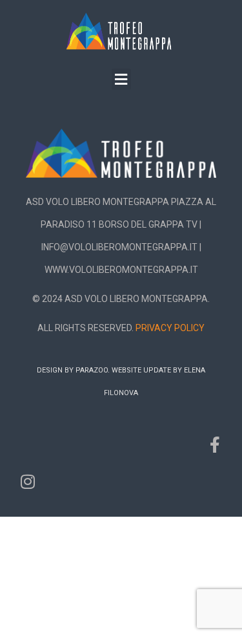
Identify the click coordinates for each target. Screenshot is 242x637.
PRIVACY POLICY (170, 328)
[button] (121, 79)
